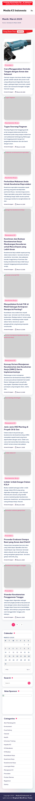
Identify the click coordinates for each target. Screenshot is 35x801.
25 (9, 660)
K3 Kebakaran (8, 748)
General (6, 734)
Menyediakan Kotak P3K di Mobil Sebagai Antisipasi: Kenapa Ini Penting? (16, 307)
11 (9, 652)
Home (4, 22)
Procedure (9, 65)
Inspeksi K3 (7, 744)
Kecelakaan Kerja (9, 755)
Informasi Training (9, 741)
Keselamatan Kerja (12, 123)
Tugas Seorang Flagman (15, 126)
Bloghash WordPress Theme (22, 798)
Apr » (28, 669)
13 (17, 652)
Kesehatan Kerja (11, 177)
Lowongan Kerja (9, 766)
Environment (8, 726)
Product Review (9, 777)
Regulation (7, 781)
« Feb (6, 669)
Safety (6, 784)
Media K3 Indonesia (14, 10)
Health (6, 737)
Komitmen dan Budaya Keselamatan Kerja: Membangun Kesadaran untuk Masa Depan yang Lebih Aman (15, 244)
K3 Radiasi (7, 752)
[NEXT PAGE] (21, 624)
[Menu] (32, 10)
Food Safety (8, 730)
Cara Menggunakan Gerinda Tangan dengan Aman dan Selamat (17, 71)
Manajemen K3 (10, 235)
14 (21, 652)
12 (13, 652)
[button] (21, 624)
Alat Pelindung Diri (10, 723)
